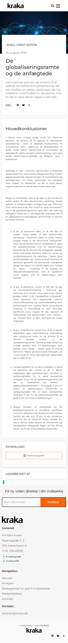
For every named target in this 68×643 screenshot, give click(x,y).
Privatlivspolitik (13, 556)
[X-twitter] (29, 105)
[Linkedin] (17, 105)
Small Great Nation (22, 45)
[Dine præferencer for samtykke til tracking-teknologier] (3, 482)
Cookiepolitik (12, 561)
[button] (52, 5)
